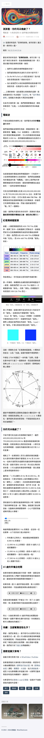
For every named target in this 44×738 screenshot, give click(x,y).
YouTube (35, 657)
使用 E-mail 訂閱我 (21, 680)
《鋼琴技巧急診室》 (23, 665)
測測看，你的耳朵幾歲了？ (16, 29)
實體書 (16, 668)
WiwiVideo (26, 657)
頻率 (29, 688)
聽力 (6, 688)
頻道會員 (34, 668)
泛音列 (25, 95)
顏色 (22, 688)
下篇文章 (19, 645)
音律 (6, 692)
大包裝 (23, 668)
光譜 (36, 688)
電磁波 (14, 688)
